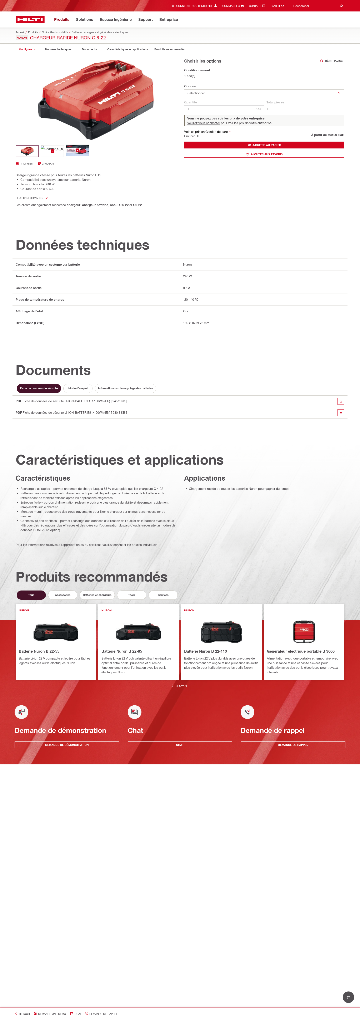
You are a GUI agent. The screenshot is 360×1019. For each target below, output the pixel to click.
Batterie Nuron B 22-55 (39, 651)
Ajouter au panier (266, 145)
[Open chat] (348, 997)
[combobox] (317, 5)
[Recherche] (341, 5)
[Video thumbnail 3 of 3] (77, 151)
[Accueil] (30, 19)
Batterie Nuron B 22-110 (205, 651)
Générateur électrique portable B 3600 (301, 651)
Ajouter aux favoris (266, 154)
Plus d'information (29, 197)
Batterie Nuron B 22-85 (121, 651)
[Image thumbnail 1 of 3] (27, 151)
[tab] (27, 49)
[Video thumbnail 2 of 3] (52, 151)
